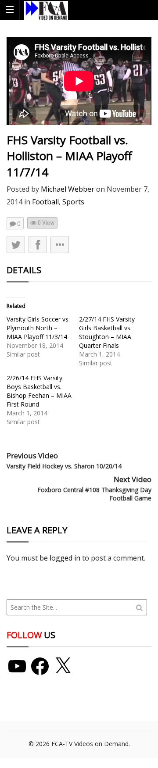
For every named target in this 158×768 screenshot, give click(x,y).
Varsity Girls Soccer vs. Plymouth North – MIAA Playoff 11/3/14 (38, 328)
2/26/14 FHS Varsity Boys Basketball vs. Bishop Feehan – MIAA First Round (39, 391)
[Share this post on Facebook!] (38, 244)
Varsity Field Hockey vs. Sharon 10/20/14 (64, 466)
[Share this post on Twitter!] (16, 244)
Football (45, 202)
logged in (65, 558)
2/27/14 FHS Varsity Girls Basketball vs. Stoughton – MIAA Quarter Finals (107, 332)
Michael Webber (67, 189)
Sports (73, 202)
